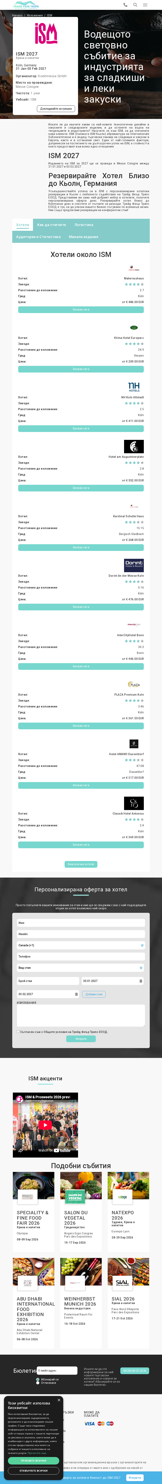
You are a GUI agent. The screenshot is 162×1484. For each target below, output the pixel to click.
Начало (17, 15)
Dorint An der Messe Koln (126, 575)
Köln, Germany (26, 65)
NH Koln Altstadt (132, 397)
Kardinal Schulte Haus (128, 516)
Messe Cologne (27, 87)
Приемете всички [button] (33, 1460)
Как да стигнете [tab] (51, 225)
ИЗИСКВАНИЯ (26, 1002)
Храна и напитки (27, 57)
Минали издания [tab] (83, 237)
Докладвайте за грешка (56, 108)
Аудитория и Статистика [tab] (38, 237)
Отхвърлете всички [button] (34, 1470)
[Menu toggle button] (145, 5)
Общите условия (56, 1032)
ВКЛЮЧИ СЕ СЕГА (134, 1370)
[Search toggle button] (135, 5)
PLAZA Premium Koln (129, 694)
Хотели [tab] (22, 225)
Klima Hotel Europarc (129, 337)
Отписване (48, 1382)
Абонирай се (50, 1379)
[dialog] (33, 1438)
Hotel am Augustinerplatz (126, 456)
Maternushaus (134, 278)
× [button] (58, 1400)
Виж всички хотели (81, 864)
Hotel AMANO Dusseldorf (126, 754)
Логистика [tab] (83, 225)
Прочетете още (37, 1453)
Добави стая (94, 994)
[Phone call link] (125, 5)
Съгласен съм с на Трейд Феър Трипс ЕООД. (64, 1032)
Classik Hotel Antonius (128, 813)
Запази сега (81, 309)
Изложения (35, 15)
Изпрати (81, 1038)
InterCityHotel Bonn (130, 635)
